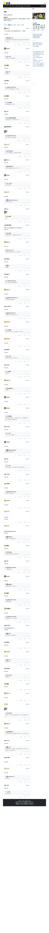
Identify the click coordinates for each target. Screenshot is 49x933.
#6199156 (27, 225)
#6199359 (27, 785)
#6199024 (27, 768)
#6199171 (27, 144)
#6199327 (27, 723)
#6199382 (27, 642)
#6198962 (27, 111)
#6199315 (27, 28)
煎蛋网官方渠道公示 (36, 37)
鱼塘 (19, 5)
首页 (5, 5)
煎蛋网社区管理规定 (36, 36)
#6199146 (27, 474)
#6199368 (27, 364)
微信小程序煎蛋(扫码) (39, 44)
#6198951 (27, 274)
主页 (5, 8)
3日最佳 (18, 24)
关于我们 (19, 800)
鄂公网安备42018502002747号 (28, 802)
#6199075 (27, 338)
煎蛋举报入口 (18, 804)
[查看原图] (6, 34)
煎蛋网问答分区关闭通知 (37, 35)
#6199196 (27, 511)
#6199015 (27, 65)
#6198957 (27, 397)
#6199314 (27, 625)
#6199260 (27, 258)
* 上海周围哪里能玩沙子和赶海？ (38, 53)
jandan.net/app (38, 45)
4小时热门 (5, 24)
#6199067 (27, 306)
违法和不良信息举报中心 (24, 804)
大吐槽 (25, 5)
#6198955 (27, 408)
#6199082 (27, 651)
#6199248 (27, 608)
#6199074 (27, 500)
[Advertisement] (39, 77)
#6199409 (27, 757)
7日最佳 (22, 24)
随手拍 (13, 5)
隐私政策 (26, 800)
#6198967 (27, 441)
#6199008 (27, 545)
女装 (10, 5)
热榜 (22, 5)
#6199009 (27, 426)
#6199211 (27, 380)
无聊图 (16, 5)
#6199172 (27, 525)
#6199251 (27, 458)
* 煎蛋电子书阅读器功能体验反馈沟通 (38, 66)
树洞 (7, 5)
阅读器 (28, 5)
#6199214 (27, 668)
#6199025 (27, 192)
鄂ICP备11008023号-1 (19, 802)
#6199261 (27, 242)
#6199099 (27, 704)
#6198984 (27, 48)
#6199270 (27, 693)
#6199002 (27, 683)
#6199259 (27, 483)
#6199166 (27, 740)
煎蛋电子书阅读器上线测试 (37, 34)
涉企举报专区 (31, 804)
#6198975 (27, 80)
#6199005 (27, 96)
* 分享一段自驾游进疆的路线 (37, 57)
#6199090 (27, 126)
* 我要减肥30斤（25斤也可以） (37, 60)
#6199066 (27, 208)
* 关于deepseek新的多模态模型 (37, 64)
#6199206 (27, 289)
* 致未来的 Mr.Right (35, 55)
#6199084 (27, 321)
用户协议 (22, 800)
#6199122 (27, 159)
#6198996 (27, 576)
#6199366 (27, 349)
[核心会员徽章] (9, 28)
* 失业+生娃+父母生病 (36, 61)
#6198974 (27, 560)
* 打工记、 (34, 58)
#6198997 (27, 175)
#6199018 (27, 593)
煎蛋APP (29, 800)
